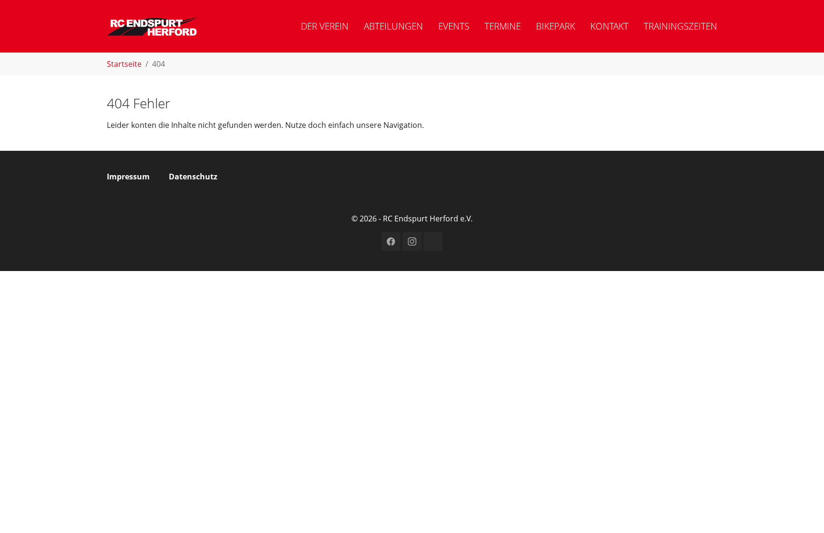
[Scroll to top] (803, 512)
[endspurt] (152, 26)
